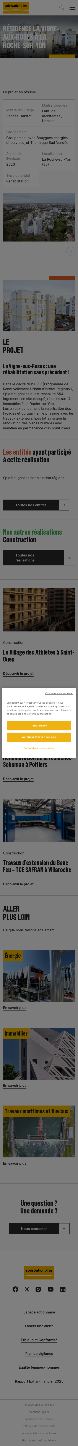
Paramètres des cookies (39, 748)
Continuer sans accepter (59, 693)
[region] (39, 723)
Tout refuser (39, 725)
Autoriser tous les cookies (39, 736)
